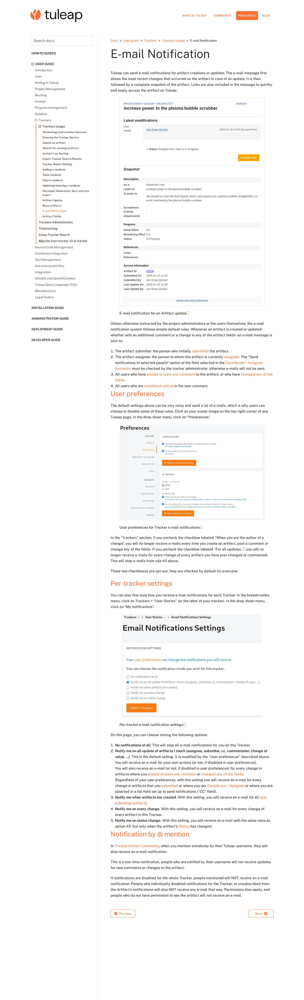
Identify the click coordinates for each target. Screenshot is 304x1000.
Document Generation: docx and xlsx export (66, 193)
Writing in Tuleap (47, 82)
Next (259, 913)
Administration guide (50, 318)
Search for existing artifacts (61, 148)
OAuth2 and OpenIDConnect (55, 278)
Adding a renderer (54, 169)
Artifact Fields (52, 216)
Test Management (48, 259)
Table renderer (52, 175)
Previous (125, 913)
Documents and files (49, 266)
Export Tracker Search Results (62, 158)
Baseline (41, 114)
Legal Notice (44, 297)
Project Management (50, 89)
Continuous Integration (51, 253)
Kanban (40, 101)
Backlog (41, 95)
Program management (51, 107)
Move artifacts (52, 205)
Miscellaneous (45, 291)
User (38, 76)
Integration (43, 272)
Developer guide (46, 340)
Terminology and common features (64, 132)
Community (222, 15)
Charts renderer (53, 180)
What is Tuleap (194, 15)
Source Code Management (54, 247)
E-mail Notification (54, 211)
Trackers (45, 120)
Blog (266, 15)
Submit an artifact (54, 142)
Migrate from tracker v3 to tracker (63, 241)
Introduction (43, 70)
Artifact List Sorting (55, 153)
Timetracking (48, 228)
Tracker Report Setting (57, 164)
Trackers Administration (56, 222)
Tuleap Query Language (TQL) (56, 284)
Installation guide (48, 308)
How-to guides (44, 53)
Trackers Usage (53, 126)
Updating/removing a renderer (61, 185)
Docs (114, 40)
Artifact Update (53, 200)
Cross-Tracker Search (54, 234)
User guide (44, 64)
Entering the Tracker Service (61, 137)
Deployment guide (47, 329)
